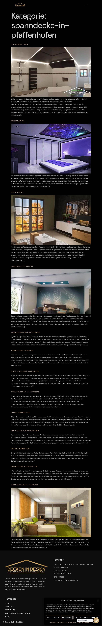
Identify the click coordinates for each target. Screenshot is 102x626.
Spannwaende (17, 192)
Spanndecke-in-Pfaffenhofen (24, 485)
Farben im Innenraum (20, 449)
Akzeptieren (53, 618)
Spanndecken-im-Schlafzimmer (25, 332)
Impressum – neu (88, 622)
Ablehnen (66, 618)
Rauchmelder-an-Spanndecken (25, 392)
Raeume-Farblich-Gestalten (24, 467)
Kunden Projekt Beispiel (22, 266)
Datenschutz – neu (73, 622)
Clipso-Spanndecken (20, 413)
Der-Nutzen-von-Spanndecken (25, 431)
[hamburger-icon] (86, 5)
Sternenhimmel (18, 121)
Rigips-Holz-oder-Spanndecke (25, 371)
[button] (98, 601)
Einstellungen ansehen (86, 618)
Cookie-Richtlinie (57, 622)
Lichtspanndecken (19, 44)
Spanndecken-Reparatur (22, 350)
